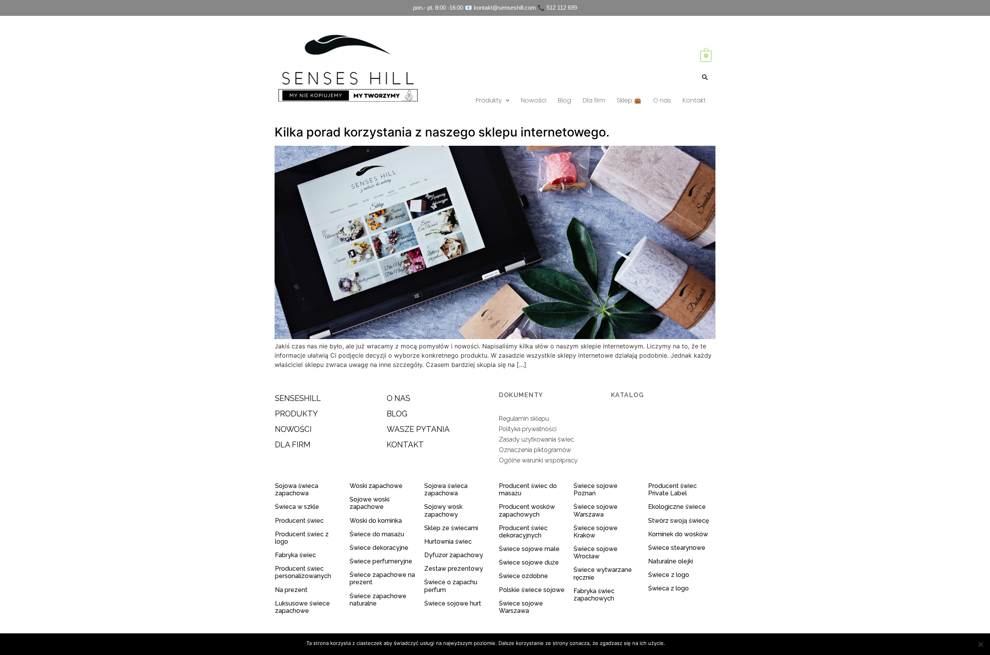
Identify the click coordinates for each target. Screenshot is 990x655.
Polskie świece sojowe (532, 590)
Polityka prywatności (527, 429)
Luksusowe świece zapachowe (302, 607)
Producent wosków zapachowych (527, 510)
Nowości (533, 100)
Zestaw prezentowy (453, 568)
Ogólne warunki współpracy (538, 460)
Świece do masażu (377, 534)
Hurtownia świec (448, 541)
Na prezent (291, 590)
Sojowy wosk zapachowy (443, 510)
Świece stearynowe (676, 547)
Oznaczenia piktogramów (535, 450)
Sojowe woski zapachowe (369, 503)
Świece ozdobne (523, 576)
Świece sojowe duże (529, 562)
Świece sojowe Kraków (596, 531)
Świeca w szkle (297, 506)
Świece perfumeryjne (381, 561)
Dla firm (594, 100)
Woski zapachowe (376, 486)
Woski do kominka (376, 520)
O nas (662, 100)
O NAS (398, 398)
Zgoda (676, 643)
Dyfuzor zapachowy (453, 555)
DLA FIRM (293, 444)
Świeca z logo (669, 588)
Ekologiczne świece (677, 506)
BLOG (397, 413)
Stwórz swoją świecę (678, 520)
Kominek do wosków (679, 534)
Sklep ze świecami (452, 528)
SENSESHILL (298, 398)
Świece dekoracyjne (379, 547)
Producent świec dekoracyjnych (523, 531)
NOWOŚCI (293, 429)
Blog (564, 100)
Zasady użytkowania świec (536, 439)
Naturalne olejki (670, 561)
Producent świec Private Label (672, 489)
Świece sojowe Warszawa (521, 607)
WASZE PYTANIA (418, 429)
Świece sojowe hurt (452, 603)
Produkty (489, 100)
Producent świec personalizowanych (303, 572)
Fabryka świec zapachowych (594, 594)
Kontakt (694, 100)
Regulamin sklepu (524, 418)
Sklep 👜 (629, 100)
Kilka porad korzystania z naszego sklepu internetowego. (442, 132)
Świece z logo (669, 574)
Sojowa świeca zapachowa (296, 489)
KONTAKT (405, 444)
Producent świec (299, 520)
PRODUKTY (296, 413)
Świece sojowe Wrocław (596, 552)
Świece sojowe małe (530, 549)
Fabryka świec (295, 555)
